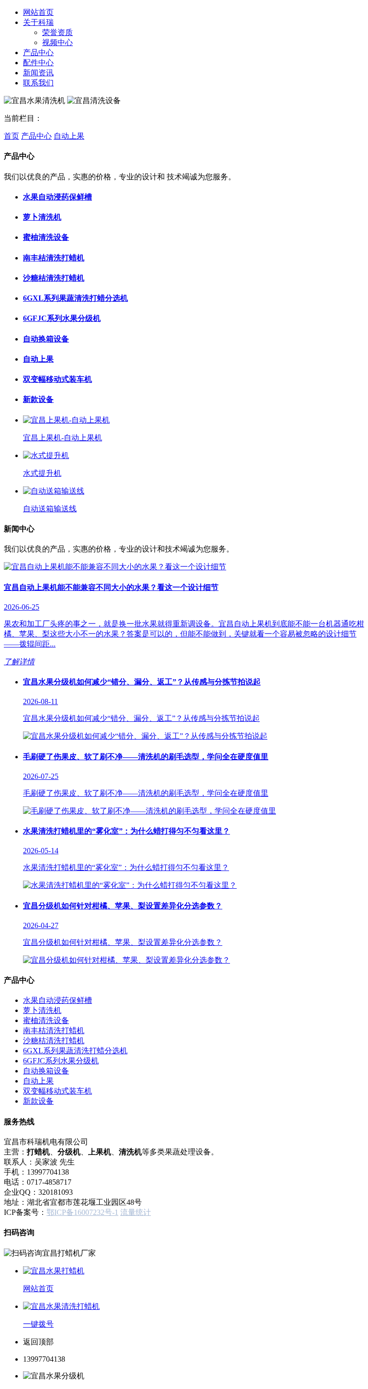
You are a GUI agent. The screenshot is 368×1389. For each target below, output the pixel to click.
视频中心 (57, 42)
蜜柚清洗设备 (46, 237)
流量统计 (135, 1212)
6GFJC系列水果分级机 (62, 318)
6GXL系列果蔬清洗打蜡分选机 (75, 298)
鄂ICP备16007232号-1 (82, 1212)
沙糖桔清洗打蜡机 (53, 278)
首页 (11, 136)
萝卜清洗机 (42, 217)
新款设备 (38, 399)
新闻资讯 (38, 73)
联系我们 (38, 83)
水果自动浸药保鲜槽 (57, 197)
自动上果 (69, 136)
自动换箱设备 (46, 339)
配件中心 (38, 63)
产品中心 (38, 52)
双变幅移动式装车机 (57, 379)
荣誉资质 (57, 32)
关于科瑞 (38, 22)
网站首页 (38, 12)
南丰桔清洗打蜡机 (53, 258)
